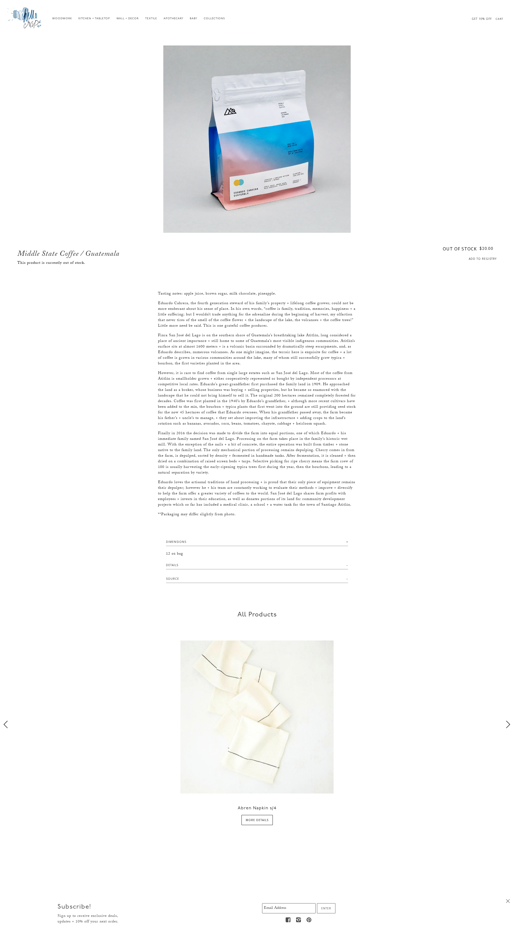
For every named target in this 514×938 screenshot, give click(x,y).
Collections (214, 18)
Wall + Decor (127, 18)
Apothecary (173, 18)
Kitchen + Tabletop (94, 18)
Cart (499, 19)
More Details (257, 820)
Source (172, 579)
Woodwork (62, 18)
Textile (151, 18)
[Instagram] (298, 920)
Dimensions (176, 542)
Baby (193, 18)
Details (172, 565)
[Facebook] (288, 920)
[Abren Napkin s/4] (257, 716)
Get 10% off (482, 19)
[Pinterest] (309, 920)
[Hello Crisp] (24, 17)
